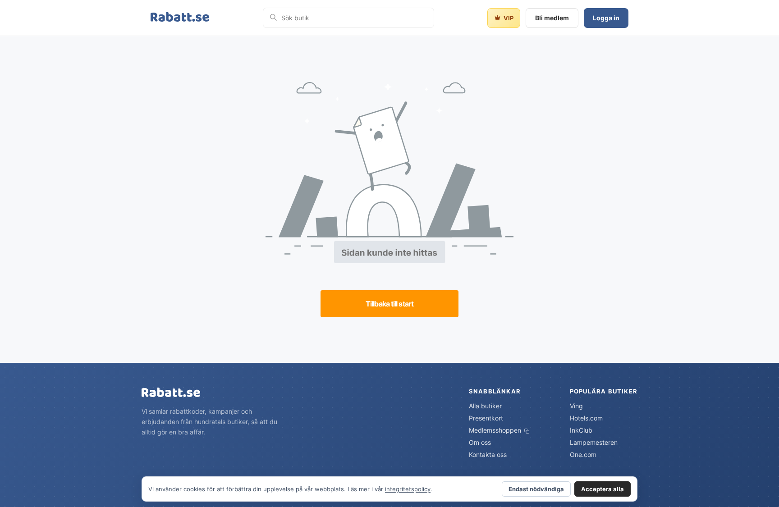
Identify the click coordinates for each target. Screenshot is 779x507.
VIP (508, 18)
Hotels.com (586, 418)
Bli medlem (552, 18)
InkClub (581, 430)
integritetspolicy (408, 489)
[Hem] (180, 17)
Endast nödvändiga (536, 489)
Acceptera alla (602, 489)
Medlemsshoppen (496, 430)
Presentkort (486, 418)
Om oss (480, 442)
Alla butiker (485, 406)
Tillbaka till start (389, 303)
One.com (583, 454)
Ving (576, 406)
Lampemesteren (594, 442)
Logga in (606, 18)
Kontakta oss (488, 454)
